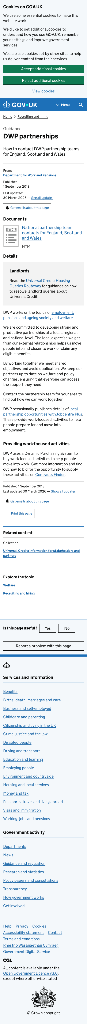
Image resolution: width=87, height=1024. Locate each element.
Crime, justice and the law (25, 733)
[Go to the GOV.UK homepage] (20, 105)
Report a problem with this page (43, 645)
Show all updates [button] (63, 491)
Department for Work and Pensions (29, 175)
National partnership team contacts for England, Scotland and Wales (52, 233)
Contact (55, 932)
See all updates (42, 198)
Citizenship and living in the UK (29, 725)
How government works (23, 897)
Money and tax (16, 793)
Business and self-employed (27, 708)
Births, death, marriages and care (32, 700)
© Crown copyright (43, 1012)
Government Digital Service (26, 951)
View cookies (43, 91)
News (8, 854)
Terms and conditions (21, 938)
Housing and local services (26, 784)
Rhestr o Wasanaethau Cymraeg (30, 945)
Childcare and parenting (24, 716)
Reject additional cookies (43, 80)
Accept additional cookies (43, 68)
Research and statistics (23, 871)
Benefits (10, 691)
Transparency (15, 888)
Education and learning (23, 759)
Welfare (9, 585)
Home (7, 116)
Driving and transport (21, 750)
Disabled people (17, 742)
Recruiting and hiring (33, 116)
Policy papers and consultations (30, 880)
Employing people (18, 767)
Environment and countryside (28, 776)
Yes (50, 628)
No (69, 628)
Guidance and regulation (24, 863)
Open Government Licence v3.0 (30, 973)
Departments (14, 846)
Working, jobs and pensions (26, 818)
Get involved (14, 905)
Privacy (22, 926)
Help (7, 926)
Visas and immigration (22, 810)
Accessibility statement (23, 932)
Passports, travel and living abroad (33, 801)
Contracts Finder (50, 474)
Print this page (21, 513)
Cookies (39, 926)
